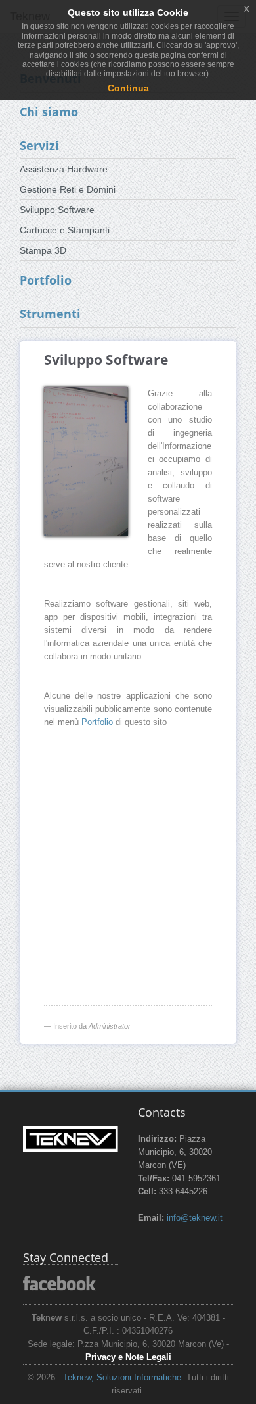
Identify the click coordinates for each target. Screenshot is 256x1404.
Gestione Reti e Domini (68, 189)
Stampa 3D (43, 250)
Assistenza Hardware (64, 169)
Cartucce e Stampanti (65, 230)
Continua (128, 88)
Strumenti (50, 313)
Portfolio (46, 280)
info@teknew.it (195, 1218)
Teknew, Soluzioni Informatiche (122, 1377)
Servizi (39, 145)
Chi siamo (49, 112)
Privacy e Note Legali (128, 1357)
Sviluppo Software (57, 209)
